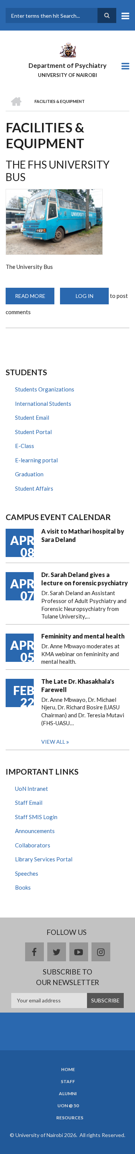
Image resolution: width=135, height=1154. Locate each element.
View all (53, 741)
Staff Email (28, 802)
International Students (43, 403)
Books (23, 887)
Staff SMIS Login (36, 816)
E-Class (24, 445)
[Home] (67, 49)
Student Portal (33, 431)
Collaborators (32, 845)
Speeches (26, 873)
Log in (84, 296)
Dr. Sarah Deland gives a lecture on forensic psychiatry (84, 578)
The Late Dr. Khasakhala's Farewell (77, 685)
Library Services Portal (43, 859)
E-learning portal (36, 460)
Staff (68, 1081)
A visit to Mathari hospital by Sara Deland (82, 535)
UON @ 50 (68, 1105)
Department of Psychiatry (67, 65)
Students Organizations (44, 389)
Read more (34, 298)
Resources (69, 1118)
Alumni (68, 1093)
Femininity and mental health (82, 636)
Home (68, 1069)
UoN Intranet (31, 788)
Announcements (35, 830)
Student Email (32, 417)
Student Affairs (34, 488)
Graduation (29, 474)
